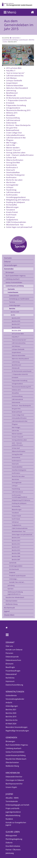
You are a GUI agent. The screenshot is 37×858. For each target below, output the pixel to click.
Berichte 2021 (11, 709)
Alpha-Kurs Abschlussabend (20, 359)
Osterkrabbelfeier (17, 467)
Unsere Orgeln (11, 787)
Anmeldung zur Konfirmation (19, 299)
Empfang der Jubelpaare (19, 503)
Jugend (6, 611)
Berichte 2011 (16, 547)
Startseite (8, 258)
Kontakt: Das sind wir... (17, 582)
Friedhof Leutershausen (17, 576)
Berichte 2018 (16, 321)
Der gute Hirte (16, 409)
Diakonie (12, 572)
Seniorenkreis (16, 457)
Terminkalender (12, 801)
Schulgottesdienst (17, 384)
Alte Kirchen (15, 479)
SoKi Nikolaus (16, 346)
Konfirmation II (16, 461)
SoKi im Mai (15, 430)
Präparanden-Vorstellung (19, 380)
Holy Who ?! (15, 337)
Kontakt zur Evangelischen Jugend (16, 823)
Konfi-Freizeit (16, 519)
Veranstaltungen (10, 265)
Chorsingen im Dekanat (15, 780)
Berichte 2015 (16, 330)
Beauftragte (10, 667)
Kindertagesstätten (15, 566)
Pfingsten (15, 424)
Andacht (9, 702)
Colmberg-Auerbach (13, 279)
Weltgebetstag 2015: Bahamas (21, 500)
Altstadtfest (15, 393)
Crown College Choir (18, 415)
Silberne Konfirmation (18, 451)
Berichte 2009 (16, 553)
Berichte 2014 (16, 538)
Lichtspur (15, 486)
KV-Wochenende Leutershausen (21, 371)
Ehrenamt (9, 664)
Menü (11, 12)
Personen (9, 653)
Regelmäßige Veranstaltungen (17, 731)
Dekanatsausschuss (13, 660)
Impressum (10, 681)
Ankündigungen (14, 305)
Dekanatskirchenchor (14, 776)
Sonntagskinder (16, 482)
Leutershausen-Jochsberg (10, 40)
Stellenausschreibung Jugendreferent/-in (15, 593)
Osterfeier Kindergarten (19, 470)
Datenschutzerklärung (14, 685)
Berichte (31, 40)
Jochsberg (11, 585)
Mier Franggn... (16, 427)
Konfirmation (16, 473)
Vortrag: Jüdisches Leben (19, 440)
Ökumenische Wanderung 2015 (21, 387)
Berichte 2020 (15, 312)
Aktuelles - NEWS (12, 798)
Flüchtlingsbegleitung (14, 839)
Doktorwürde (16, 402)
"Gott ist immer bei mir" (19, 340)
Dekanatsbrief (11, 674)
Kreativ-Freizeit (16, 516)
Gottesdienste (14, 296)
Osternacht (15, 464)
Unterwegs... (13, 579)
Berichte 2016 (16, 327)
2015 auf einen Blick (18, 334)
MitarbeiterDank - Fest (18, 531)
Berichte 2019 (16, 318)
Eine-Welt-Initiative (13, 846)
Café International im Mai (19, 421)
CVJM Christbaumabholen (20, 528)
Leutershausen (23, 40)
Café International (17, 399)
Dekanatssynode (12, 657)
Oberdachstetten (11, 601)
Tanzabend (15, 513)
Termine (12, 302)
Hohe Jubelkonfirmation (19, 418)
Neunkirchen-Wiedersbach (15, 597)
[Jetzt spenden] (18, 244)
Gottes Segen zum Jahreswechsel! (22, 534)
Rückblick (9, 819)
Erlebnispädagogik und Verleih (17, 805)
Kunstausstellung (17, 396)
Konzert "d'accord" (17, 437)
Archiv (5, 42)
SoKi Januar (15, 522)
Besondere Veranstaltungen (16, 727)
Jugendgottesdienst (13, 812)
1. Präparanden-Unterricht (20, 374)
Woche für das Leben (18, 476)
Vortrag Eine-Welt (17, 454)
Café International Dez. (19, 343)
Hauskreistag (16, 489)
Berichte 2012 (16, 544)
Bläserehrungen (16, 509)
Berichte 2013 (16, 541)
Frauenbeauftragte (13, 671)
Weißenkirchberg (11, 604)
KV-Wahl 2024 (11, 723)
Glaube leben (9, 615)
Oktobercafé (15, 368)
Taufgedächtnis (16, 525)
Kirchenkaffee (16, 506)
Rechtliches (10, 678)
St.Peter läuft (16, 448)
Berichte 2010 (16, 550)
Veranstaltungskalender (15, 699)
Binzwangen (10, 272)
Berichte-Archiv (11, 720)
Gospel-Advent (16, 352)
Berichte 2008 (16, 556)
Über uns (9, 646)
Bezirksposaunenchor (14, 784)
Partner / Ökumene (13, 849)
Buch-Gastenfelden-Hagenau (16, 276)
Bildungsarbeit (11, 835)
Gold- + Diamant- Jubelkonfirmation (17, 444)
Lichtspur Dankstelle (18, 349)
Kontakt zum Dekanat (14, 649)
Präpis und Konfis (12, 808)
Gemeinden (16, 38)
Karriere (10, 589)
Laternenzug (16, 362)
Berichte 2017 (16, 324)
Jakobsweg (10, 853)
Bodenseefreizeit (17, 412)
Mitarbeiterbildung (13, 815)
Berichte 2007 (16, 559)
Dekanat (7, 261)
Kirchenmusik (14, 569)
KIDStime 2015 (16, 390)
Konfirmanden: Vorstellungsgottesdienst (19, 496)
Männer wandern (17, 434)
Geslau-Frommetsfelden (14, 282)
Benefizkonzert (16, 365)
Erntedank (15, 377)
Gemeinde (12, 563)
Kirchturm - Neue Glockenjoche (21, 405)
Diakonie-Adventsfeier (18, 355)
